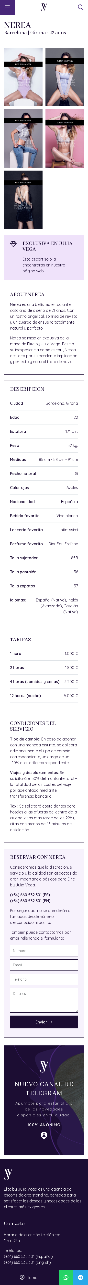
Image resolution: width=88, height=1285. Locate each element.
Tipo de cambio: (25, 739)
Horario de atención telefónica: (32, 1234)
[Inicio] (44, 7)
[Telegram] (80, 1277)
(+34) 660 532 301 (19, 1256)
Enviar (41, 1022)
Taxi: (14, 806)
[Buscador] (80, 7)
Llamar (32, 1277)
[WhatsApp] (66, 1277)
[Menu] (7, 7)
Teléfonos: (13, 1250)
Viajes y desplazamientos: (34, 772)
